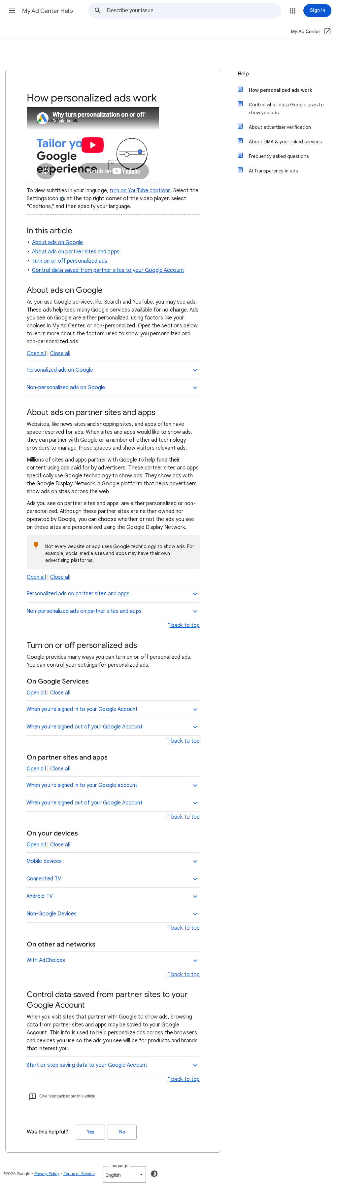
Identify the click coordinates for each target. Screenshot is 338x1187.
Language (119, 1165)
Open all (36, 353)
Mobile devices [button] (44, 861)
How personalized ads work (280, 90)
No (122, 1132)
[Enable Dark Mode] (154, 1174)
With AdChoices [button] (45, 960)
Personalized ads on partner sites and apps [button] (77, 593)
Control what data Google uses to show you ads (286, 109)
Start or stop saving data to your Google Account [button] (86, 1065)
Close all (60, 353)
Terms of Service (79, 1173)
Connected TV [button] (43, 878)
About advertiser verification (280, 127)
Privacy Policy (46, 1173)
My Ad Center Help (47, 11)
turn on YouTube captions (140, 190)
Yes (90, 1132)
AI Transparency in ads (273, 171)
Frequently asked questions (279, 156)
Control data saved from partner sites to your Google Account (108, 270)
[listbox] (124, 1174)
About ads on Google (57, 242)
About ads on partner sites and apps (75, 251)
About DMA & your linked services (285, 142)
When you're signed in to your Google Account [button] (82, 709)
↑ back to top (184, 625)
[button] (12, 11)
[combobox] (194, 10)
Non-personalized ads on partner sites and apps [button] (84, 611)
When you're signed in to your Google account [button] (82, 785)
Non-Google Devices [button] (51, 913)
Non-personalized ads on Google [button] (65, 387)
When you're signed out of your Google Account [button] (84, 726)
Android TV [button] (39, 896)
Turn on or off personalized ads (69, 261)
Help (243, 73)
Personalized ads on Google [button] (59, 370)
